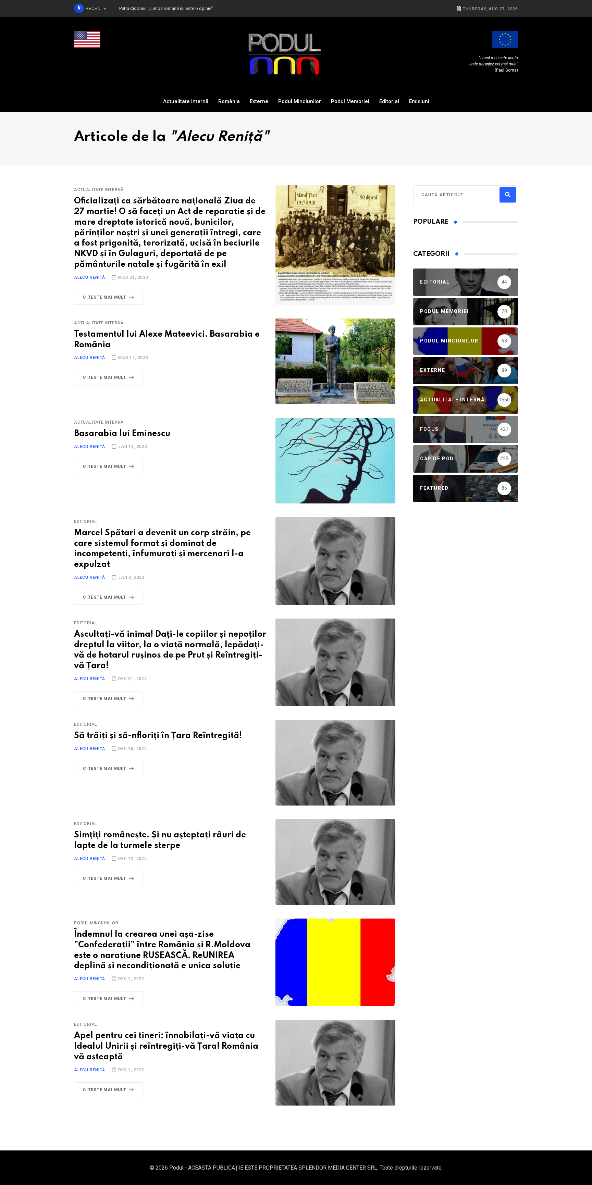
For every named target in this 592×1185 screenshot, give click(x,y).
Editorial (389, 101)
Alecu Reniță (89, 277)
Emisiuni (419, 101)
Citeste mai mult (104, 297)
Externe (259, 101)
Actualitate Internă (185, 101)
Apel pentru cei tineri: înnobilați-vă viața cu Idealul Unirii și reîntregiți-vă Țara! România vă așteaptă (166, 1046)
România (229, 101)
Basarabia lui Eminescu (122, 433)
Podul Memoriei (350, 101)
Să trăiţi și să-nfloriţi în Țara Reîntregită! (158, 736)
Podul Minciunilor (299, 101)
